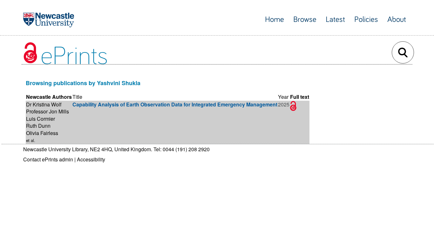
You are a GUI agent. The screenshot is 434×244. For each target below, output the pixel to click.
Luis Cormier (40, 118)
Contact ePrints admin (48, 159)
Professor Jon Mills (47, 111)
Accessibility (91, 159)
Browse (304, 20)
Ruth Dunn (38, 125)
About (396, 20)
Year (283, 96)
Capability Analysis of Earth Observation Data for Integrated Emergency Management (174, 104)
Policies (366, 20)
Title (77, 96)
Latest (335, 20)
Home (274, 20)
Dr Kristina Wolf (43, 104)
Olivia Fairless (42, 133)
